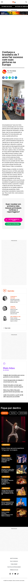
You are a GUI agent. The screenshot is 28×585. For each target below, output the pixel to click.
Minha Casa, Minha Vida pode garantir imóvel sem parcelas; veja (13, 390)
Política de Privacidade (14, 567)
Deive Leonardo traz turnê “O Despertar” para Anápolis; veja (7, 503)
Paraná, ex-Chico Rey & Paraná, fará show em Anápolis (7, 471)
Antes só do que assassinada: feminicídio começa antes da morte (14, 311)
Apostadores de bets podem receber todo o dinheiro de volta (15, 301)
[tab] (4, 413)
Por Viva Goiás (11, 71)
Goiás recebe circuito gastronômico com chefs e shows (7, 514)
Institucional (14, 558)
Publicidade (14, 564)
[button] (3, 77)
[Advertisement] (14, 31)
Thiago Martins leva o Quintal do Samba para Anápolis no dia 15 (7, 492)
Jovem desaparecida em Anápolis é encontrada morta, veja (13, 381)
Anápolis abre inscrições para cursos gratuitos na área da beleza (13, 376)
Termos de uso (14, 569)
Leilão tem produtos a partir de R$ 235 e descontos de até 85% (13, 395)
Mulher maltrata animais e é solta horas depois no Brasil (15, 319)
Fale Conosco (14, 561)
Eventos (6, 444)
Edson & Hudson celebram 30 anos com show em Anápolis (6, 459)
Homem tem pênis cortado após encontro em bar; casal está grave (13, 386)
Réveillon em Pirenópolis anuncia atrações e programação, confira (7, 481)
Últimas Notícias (7, 6)
